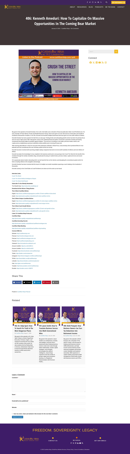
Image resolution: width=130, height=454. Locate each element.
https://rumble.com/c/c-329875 (25, 268)
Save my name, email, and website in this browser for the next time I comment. (36, 413)
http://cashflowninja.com (23, 233)
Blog (91, 7)
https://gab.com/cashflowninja (23, 263)
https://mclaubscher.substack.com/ (27, 243)
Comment (15, 377)
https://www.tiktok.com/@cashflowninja (26, 258)
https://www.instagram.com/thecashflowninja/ (30, 256)
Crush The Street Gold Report (20, 181)
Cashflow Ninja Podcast (23, 291)
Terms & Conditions (79, 449)
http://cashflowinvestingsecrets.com (26, 238)
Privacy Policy (70, 449)
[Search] (116, 51)
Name (14, 394)
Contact (120, 7)
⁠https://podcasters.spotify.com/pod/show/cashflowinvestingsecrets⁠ (29, 223)
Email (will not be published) (20, 401)
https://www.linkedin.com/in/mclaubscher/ (28, 261)
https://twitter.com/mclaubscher (24, 253)
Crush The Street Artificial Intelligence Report (24, 178)
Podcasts (99, 7)
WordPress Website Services (59, 449)
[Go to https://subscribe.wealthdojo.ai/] (100, 439)
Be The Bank (110, 7)
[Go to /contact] (53, 439)
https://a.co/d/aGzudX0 (27, 248)
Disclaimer (87, 449)
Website (14, 407)
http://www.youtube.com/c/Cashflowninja (28, 266)
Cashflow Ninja (65, 28)
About (72, 7)
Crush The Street (16, 176)
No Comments (75, 28)
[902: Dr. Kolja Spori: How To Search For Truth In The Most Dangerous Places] (24, 335)
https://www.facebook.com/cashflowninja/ (29, 251)
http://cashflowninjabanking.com (25, 241)
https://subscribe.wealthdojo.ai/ (30, 186)
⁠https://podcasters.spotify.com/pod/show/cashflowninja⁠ (26, 218)
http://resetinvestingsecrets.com (25, 236)
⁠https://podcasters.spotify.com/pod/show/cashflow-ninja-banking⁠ (29, 228)
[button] (118, 2)
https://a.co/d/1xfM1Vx (27, 246)
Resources (82, 7)
